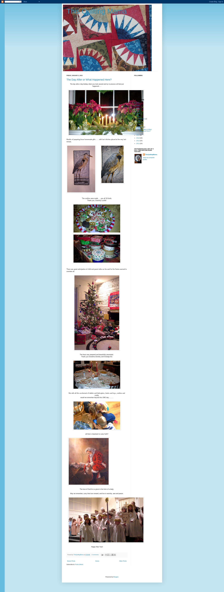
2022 (138, 103)
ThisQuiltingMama (151, 154)
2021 (138, 105)
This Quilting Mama (96, 11)
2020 (138, 108)
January (140, 127)
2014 (138, 135)
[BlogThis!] (108, 555)
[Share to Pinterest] (115, 555)
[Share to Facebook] (112, 555)
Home (97, 561)
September (141, 119)
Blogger (115, 577)
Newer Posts (71, 561)
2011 (138, 143)
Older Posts (123, 561)
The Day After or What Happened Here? (89, 79)
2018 (138, 114)
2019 (138, 111)
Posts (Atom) (79, 564)
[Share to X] (110, 555)
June (139, 124)
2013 (138, 138)
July (139, 121)
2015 (138, 116)
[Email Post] (102, 554)
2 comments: (95, 554)
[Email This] (106, 555)
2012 (138, 140)
